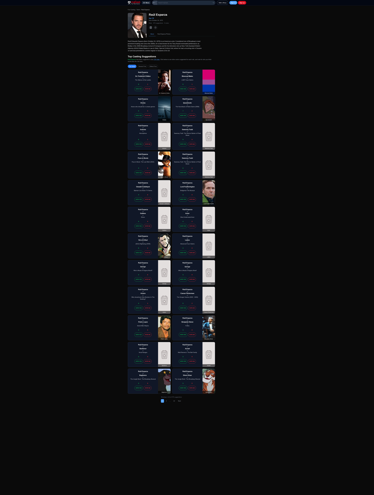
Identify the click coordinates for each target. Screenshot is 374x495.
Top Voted (132, 66)
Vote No (147, 89)
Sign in (233, 3)
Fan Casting (131, 9)
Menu (147, 3)
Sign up (242, 3)
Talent (138, 9)
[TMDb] (155, 27)
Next (179, 401)
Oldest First (153, 66)
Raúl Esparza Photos (163, 34)
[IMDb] (151, 27)
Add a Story (222, 3)
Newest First (142, 66)
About (152, 34)
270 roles (157, 59)
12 (174, 401)
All (153, 2)
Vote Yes (139, 89)
